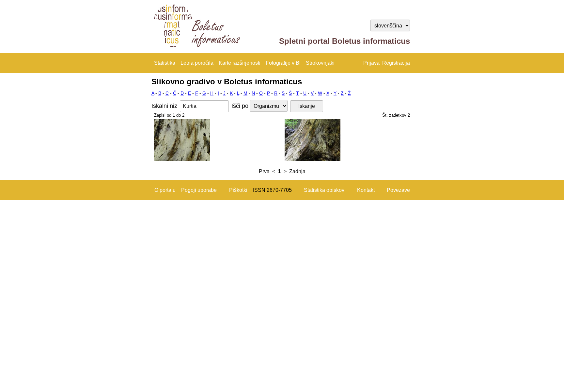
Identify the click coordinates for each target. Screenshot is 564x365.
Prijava (371, 63)
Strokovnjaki (320, 63)
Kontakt (366, 190)
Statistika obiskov (324, 190)
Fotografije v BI (283, 63)
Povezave (398, 190)
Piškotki (238, 190)
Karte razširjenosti (239, 63)
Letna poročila (196, 63)
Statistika (164, 63)
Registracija (396, 63)
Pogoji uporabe (199, 190)
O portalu (165, 190)
